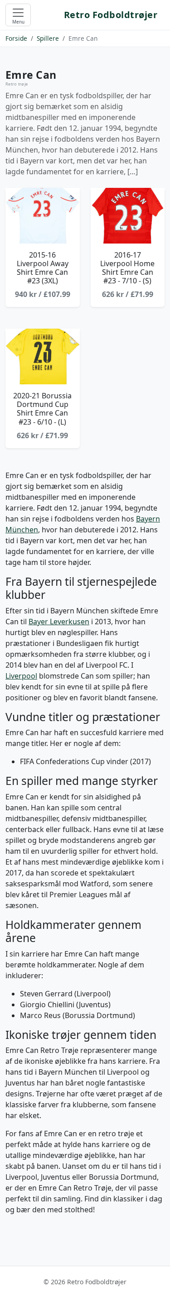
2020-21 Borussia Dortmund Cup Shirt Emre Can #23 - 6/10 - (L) (42, 409)
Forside (16, 38)
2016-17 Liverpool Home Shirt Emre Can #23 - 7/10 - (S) (127, 268)
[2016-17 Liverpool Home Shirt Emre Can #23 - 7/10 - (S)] (128, 216)
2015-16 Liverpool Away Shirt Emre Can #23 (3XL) (42, 268)
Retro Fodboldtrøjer (111, 15)
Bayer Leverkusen (59, 622)
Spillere (48, 38)
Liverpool (21, 676)
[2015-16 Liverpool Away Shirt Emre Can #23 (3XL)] (42, 216)
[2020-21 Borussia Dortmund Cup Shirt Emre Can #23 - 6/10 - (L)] (42, 356)
